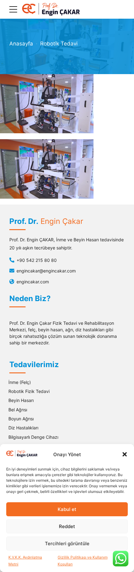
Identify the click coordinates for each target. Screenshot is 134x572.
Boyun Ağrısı (21, 418)
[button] (125, 454)
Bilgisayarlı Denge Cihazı (33, 437)
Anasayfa (21, 43)
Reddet (67, 526)
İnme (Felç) (19, 382)
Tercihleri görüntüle (67, 543)
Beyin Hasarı (21, 400)
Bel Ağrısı (17, 409)
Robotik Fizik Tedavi (29, 391)
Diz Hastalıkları (23, 427)
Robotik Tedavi (59, 43)
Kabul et (67, 509)
